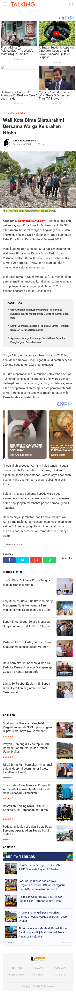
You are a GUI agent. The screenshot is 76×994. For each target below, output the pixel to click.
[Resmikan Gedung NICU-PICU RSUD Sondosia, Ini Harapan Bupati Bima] (65, 813)
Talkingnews (47, 986)
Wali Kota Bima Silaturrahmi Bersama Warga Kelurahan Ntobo (33, 126)
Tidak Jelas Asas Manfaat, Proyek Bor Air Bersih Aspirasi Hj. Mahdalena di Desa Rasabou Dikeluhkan (27, 789)
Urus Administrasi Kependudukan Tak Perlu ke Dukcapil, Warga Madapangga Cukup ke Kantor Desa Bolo (39, 313)
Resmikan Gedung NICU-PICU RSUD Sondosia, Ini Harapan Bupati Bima (26, 808)
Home (6, 113)
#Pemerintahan (13, 544)
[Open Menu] (5, 4)
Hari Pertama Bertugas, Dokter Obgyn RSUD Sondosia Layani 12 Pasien (41, 867)
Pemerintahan (18, 113)
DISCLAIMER (17, 974)
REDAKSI (38, 968)
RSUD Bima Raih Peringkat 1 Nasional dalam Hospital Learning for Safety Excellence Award (27, 768)
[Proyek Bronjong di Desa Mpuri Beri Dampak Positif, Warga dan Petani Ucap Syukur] (65, 751)
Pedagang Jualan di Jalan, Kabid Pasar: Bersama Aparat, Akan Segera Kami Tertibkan (28, 830)
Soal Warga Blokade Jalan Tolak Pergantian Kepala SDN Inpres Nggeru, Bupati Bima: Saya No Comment (27, 727)
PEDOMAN (60, 968)
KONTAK (38, 974)
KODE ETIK (60, 974)
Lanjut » (66, 942)
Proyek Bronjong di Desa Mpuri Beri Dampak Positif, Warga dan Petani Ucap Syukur (26, 747)
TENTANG (17, 968)
